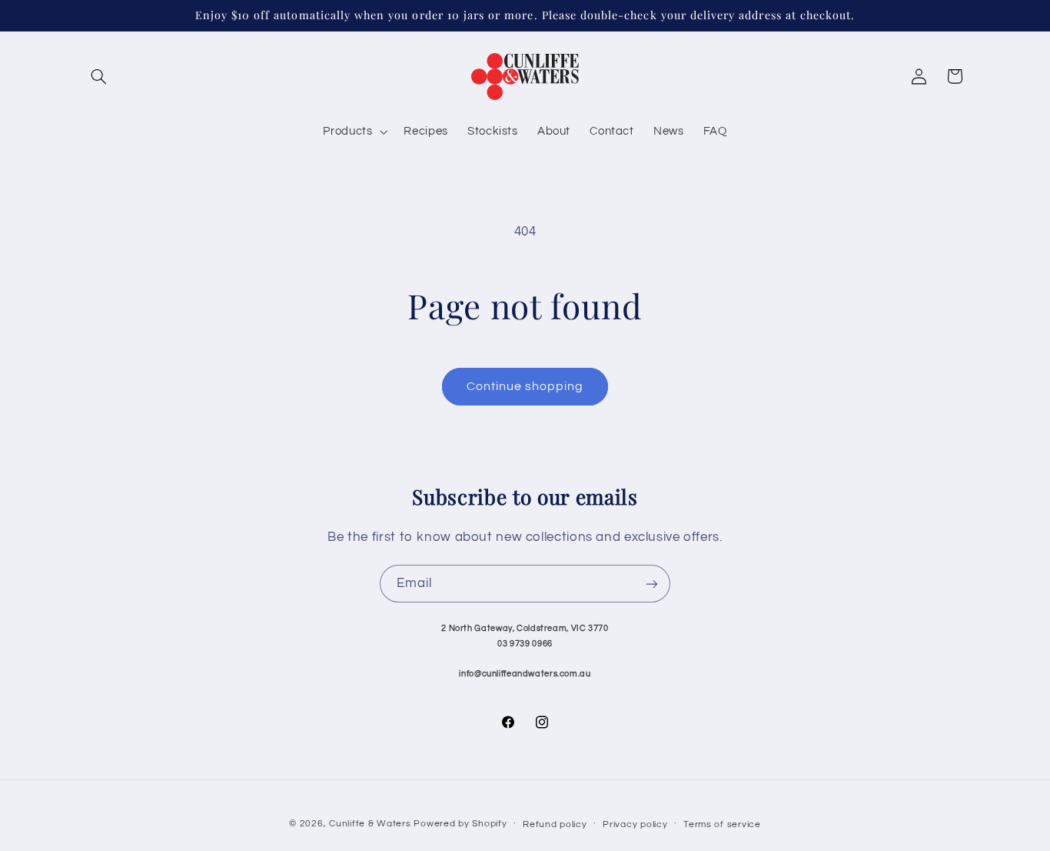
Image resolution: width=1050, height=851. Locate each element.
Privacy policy (635, 824)
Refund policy (555, 824)
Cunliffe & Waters (370, 823)
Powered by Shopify (460, 823)
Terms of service (722, 824)
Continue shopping (525, 386)
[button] (99, 76)
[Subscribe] (652, 583)
